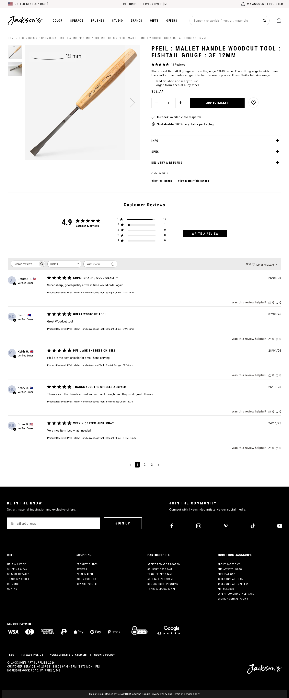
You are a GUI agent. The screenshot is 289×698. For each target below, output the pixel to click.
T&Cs (11, 654)
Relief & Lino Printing (75, 38)
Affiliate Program (160, 579)
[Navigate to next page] (158, 464)
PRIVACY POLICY (32, 654)
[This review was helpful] (270, 302)
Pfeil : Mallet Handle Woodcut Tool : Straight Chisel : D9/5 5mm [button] (100, 329)
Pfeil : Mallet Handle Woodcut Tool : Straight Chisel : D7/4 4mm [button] (100, 292)
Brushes (97, 20)
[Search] (264, 20)
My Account (256, 4)
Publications (227, 574)
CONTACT (13, 588)
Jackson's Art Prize (231, 579)
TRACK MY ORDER (18, 579)
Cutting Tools (105, 38)
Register (276, 4)
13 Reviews (178, 64)
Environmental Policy (233, 598)
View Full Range (161, 181)
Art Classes (226, 588)
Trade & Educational (161, 588)
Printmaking (47, 38)
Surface (76, 20)
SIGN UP (122, 523)
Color (58, 20)
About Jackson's (229, 564)
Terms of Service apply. (186, 694)
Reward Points (86, 583)
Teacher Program (159, 574)
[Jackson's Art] (25, 20)
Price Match (84, 574)
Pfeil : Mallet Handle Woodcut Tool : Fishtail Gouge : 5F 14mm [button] (100, 365)
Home (11, 38)
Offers (171, 20)
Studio (117, 20)
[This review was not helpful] (277, 302)
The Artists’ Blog (230, 569)
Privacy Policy (159, 694)
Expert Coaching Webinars (236, 593)
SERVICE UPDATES (18, 574)
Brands (136, 20)
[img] (152, 64)
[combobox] (225, 20)
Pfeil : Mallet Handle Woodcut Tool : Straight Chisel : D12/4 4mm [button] (101, 438)
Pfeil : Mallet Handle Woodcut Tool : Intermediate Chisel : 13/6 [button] (100, 401)
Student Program (159, 569)
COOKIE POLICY (104, 654)
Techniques (27, 38)
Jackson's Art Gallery (233, 583)
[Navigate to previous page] (130, 464)
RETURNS (13, 583)
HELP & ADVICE (16, 564)
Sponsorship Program (163, 583)
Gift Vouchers (86, 579)
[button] (132, 103)
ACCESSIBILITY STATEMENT (69, 654)
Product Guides (87, 564)
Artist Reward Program (163, 564)
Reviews (81, 569)
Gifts (154, 20)
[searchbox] (24, 264)
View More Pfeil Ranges (193, 181)
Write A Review (205, 233)
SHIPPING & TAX (17, 569)
